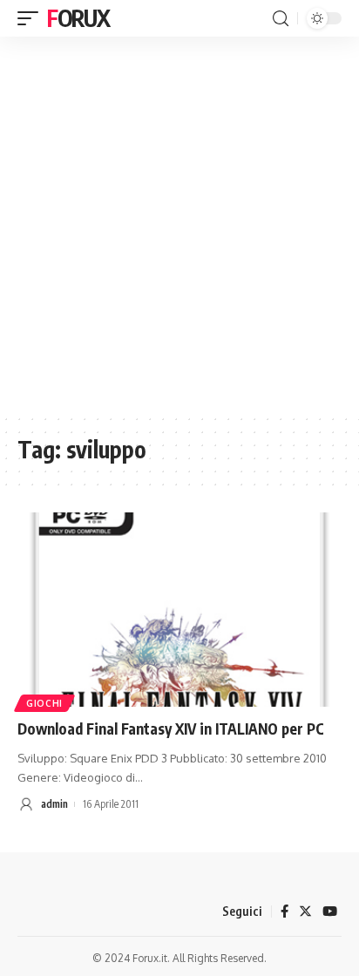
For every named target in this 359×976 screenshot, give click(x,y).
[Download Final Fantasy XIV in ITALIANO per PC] (179, 609)
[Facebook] (284, 911)
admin (54, 803)
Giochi (44, 703)
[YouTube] (330, 911)
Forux (78, 17)
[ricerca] (280, 18)
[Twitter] (305, 911)
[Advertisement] (179, 224)
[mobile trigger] (32, 18)
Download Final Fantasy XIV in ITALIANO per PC (170, 728)
